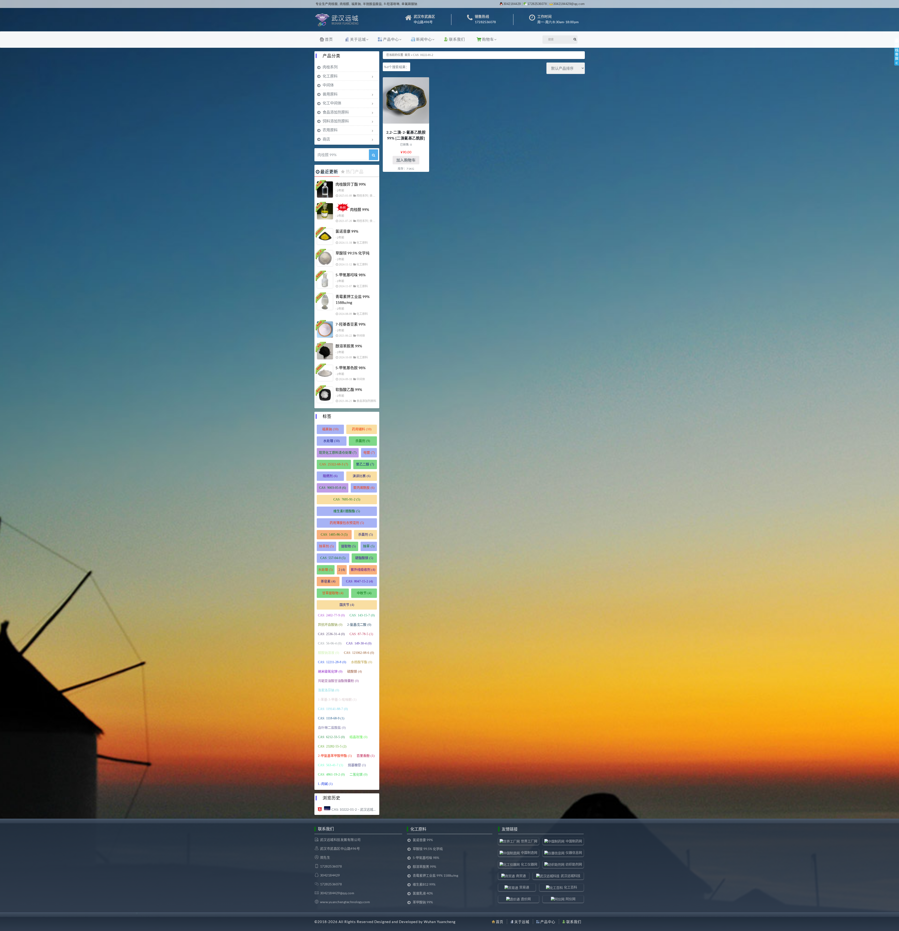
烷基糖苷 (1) (357, 765)
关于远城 (358, 39)
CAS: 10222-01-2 (423, 55)
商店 (326, 139)
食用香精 (375, 221)
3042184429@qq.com (569, 4)
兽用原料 (330, 94)
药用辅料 (362, 429)
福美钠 (330, 429)
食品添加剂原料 (336, 112)
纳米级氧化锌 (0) (330, 671)
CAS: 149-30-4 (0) (359, 643)
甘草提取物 (332, 593)
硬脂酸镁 (364, 558)
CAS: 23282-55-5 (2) (332, 746)
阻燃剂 (330, 476)
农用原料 (330, 130)
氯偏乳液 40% (423, 893)
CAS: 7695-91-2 (346, 499)
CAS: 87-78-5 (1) (361, 634)
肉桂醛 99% (359, 209)
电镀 (369, 452)
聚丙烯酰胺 (364, 487)
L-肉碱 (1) (325, 784)
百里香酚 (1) (366, 756)
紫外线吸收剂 (363, 569)
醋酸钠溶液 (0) (328, 653)
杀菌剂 (362, 441)
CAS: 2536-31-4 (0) (331, 634)
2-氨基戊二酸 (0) (359, 624)
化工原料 (330, 76)
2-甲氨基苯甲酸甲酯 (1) (335, 756)
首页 (329, 39)
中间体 (328, 85)
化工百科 (570, 887)
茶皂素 (328, 581)
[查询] (373, 154)
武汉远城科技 (570, 876)
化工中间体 (332, 103)
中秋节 (364, 593)
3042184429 (512, 4)
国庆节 (346, 605)
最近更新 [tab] (329, 171)
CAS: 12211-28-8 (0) (332, 662)
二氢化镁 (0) (359, 774)
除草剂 (326, 546)
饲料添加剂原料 (336, 121)
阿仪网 (570, 899)
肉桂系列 (330, 67)
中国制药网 (574, 841)
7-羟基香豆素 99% (350, 324)
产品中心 (391, 39)
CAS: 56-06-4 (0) (330, 643)
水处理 (331, 441)
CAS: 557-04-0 (333, 558)
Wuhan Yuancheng (440, 922)
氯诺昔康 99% (346, 231)
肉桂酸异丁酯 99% (350, 184)
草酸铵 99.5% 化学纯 (352, 253)
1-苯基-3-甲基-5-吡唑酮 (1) (337, 699)
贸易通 (524, 887)
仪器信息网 (574, 852)
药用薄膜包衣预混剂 (347, 523)
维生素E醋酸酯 (346, 511)
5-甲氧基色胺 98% (350, 367)
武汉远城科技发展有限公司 (340, 840)
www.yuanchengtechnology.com (345, 902)
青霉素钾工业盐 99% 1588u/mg (352, 299)
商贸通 (521, 876)
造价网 (526, 899)
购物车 (488, 39)
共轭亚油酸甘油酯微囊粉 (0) (338, 681)
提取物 (348, 546)
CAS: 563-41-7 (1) (330, 765)
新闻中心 (424, 39)
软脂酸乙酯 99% (348, 389)
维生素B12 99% (424, 884)
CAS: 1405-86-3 (334, 534)
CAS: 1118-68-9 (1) (331, 718)
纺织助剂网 (574, 864)
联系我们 (457, 39)
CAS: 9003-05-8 (332, 487)
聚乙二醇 (365, 464)
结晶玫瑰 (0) (359, 737)
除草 (369, 546)
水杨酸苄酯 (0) (361, 662)
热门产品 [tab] (355, 171)
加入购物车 (406, 160)
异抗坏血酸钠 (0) (330, 624)
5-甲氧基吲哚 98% (350, 274)
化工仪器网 (529, 864)
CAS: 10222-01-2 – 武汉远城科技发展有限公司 (354, 809)
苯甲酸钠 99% (423, 902)
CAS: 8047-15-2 (359, 581)
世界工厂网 (529, 841)
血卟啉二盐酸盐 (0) (332, 727)
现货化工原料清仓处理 (338, 452)
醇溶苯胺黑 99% (348, 346)
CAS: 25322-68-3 (334, 464)
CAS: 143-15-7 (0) (362, 615)
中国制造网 (529, 852)
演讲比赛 (362, 476)
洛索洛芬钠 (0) (328, 690)
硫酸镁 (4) (354, 671)
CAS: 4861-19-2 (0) (331, 774)
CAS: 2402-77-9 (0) (331, 615)
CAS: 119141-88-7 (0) (333, 709)
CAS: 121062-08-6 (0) (359, 653)
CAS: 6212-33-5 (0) (331, 737)
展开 (896, 56)
